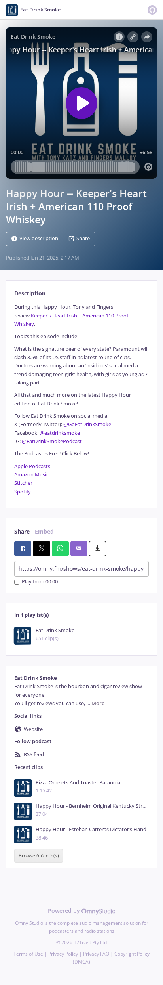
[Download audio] (97, 548)
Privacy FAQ (96, 954)
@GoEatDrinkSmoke (87, 424)
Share (83, 238)
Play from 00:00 (40, 582)
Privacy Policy (63, 954)
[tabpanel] (81, 399)
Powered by (65, 910)
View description (38, 238)
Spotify (22, 491)
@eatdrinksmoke (60, 433)
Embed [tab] (44, 531)
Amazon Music (31, 474)
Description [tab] (29, 293)
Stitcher (23, 483)
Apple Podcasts (32, 466)
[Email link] (78, 548)
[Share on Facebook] (22, 548)
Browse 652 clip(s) (39, 856)
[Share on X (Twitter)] (41, 548)
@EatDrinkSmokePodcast (52, 441)
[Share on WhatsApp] (60, 548)
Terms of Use (28, 954)
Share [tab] (22, 531)
